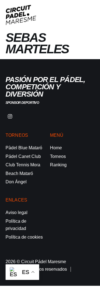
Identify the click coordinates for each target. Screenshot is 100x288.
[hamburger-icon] (88, 15)
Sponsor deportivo (22, 103)
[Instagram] (10, 116)
